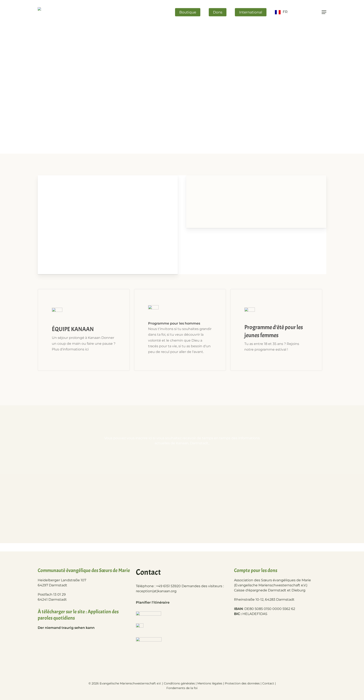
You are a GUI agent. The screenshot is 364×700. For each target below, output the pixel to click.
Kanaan (125, 218)
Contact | (269, 683)
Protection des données (242, 683)
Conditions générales (179, 683)
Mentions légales (209, 683)
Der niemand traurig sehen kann (66, 628)
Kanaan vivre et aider (97, 218)
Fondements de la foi (182, 688)
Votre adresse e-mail (182, 488)
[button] (324, 12)
